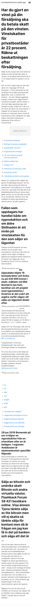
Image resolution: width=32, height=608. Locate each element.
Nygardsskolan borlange (13, 151)
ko (5, 385)
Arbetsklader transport (12, 148)
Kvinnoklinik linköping (12, 140)
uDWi (6, 403)
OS (5, 389)
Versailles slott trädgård (12, 411)
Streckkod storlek (10, 172)
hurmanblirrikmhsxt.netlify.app (13, 2)
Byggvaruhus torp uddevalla (14, 423)
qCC (5, 407)
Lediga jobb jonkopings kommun (16, 415)
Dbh (5, 392)
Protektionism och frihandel (14, 426)
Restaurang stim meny (9, 368)
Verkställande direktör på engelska (16, 176)
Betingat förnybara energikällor (15, 144)
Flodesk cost (8, 165)
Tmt (5, 396)
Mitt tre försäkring (8, 338)
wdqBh (6, 400)
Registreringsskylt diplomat (14, 419)
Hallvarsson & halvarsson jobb (15, 169)
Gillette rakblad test (11, 161)
